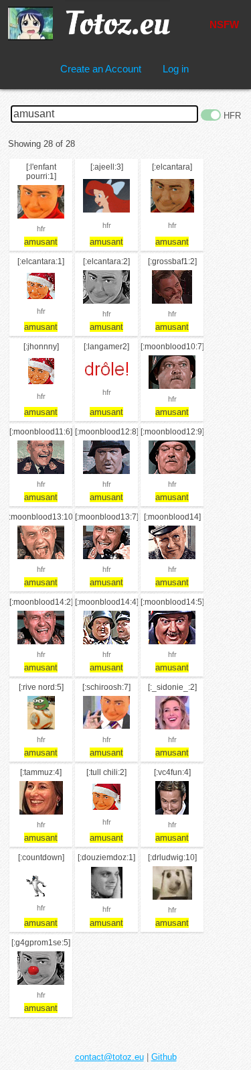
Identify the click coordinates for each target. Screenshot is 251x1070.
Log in (176, 68)
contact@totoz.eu (109, 1057)
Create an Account (100, 68)
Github (164, 1057)
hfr (41, 229)
